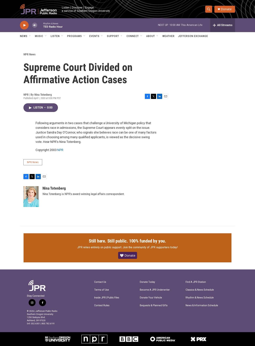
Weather (168, 36)
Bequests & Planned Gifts (154, 305)
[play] (24, 25)
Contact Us (100, 282)
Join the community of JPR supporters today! (150, 247)
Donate (226, 9)
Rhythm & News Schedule (200, 297)
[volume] (35, 25)
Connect (132, 36)
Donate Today (147, 282)
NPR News (29, 54)
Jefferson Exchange (193, 36)
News (23, 36)
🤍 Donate (127, 255)
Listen (55, 36)
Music (39, 36)
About (150, 36)
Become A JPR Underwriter (155, 290)
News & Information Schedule (202, 305)
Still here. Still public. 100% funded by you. (127, 241)
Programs (74, 36)
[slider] (40, 25)
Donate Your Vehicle (151, 297)
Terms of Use (101, 290)
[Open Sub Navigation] (30, 36)
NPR (60, 150)
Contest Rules (101, 305)
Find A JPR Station (196, 282)
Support (113, 36)
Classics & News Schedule (200, 290)
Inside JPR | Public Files (106, 297)
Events (94, 36)
